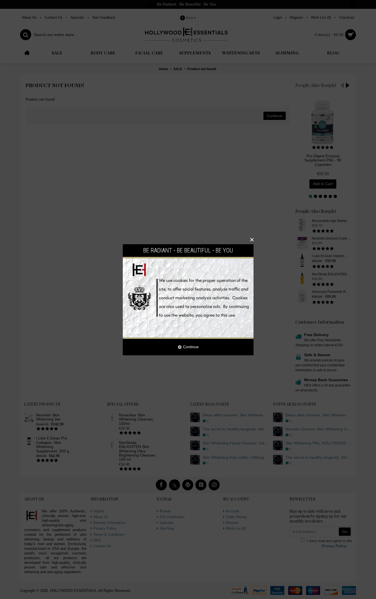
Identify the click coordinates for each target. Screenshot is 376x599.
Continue (191, 347)
